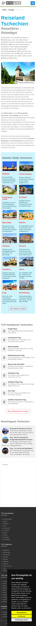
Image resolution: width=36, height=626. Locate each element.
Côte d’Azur (7, 566)
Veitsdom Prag (13, 373)
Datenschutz (7, 614)
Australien (6, 539)
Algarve (5, 561)
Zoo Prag (11, 391)
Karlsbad (22, 197)
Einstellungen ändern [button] (21, 620)
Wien (5, 592)
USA (4, 526)
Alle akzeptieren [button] (21, 612)
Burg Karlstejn (13, 346)
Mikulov (22, 223)
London (5, 581)
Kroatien (6, 537)
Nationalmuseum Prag (16, 355)
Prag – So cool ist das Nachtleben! (21, 448)
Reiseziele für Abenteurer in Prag (20, 428)
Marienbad (6, 223)
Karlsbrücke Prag (14, 337)
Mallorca (6, 550)
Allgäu (5, 570)
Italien (5, 521)
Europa (11, 10)
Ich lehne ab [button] (21, 616)
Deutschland (7, 519)
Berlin (5, 588)
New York (6, 586)
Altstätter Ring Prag (15, 382)
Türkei (5, 535)
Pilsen (21, 269)
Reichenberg (24, 293)
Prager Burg (12, 329)
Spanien (6, 524)
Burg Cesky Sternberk (16, 364)
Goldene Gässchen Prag (17, 400)
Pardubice (6, 269)
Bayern (5, 559)
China (5, 533)
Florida (5, 557)
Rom (4, 590)
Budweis (6, 174)
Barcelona (6, 601)
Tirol (4, 568)
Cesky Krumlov (25, 174)
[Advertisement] (18, 484)
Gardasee (6, 555)
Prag (4, 293)
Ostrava (22, 246)
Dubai (5, 597)
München (6, 595)
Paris (5, 583)
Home (4, 10)
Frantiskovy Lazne (7, 198)
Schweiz (6, 530)
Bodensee (6, 552)
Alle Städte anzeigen (18, 309)
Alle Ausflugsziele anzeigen (18, 411)
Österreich (6, 528)
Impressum (7, 617)
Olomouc (6, 246)
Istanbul (6, 599)
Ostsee (5, 564)
